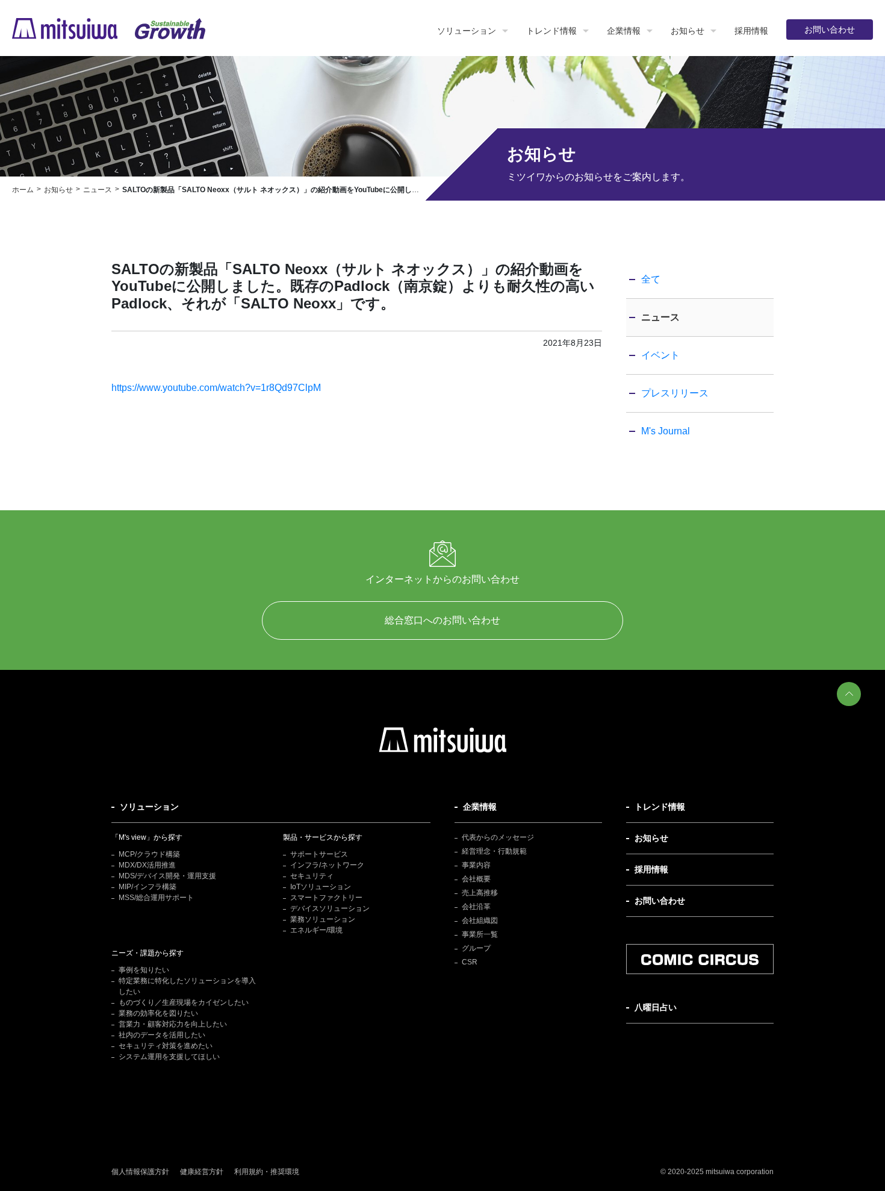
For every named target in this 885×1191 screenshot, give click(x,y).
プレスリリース (675, 393)
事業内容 (476, 865)
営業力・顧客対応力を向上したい (173, 1024)
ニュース (660, 317)
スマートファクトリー (326, 897)
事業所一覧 (480, 934)
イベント (660, 355)
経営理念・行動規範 (494, 851)
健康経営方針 (201, 1172)
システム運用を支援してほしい (169, 1056)
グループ (476, 948)
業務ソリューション (322, 919)
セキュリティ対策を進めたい (166, 1046)
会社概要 (476, 879)
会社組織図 (480, 920)
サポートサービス (319, 854)
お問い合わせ (829, 29)
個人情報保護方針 (140, 1172)
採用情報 (751, 31)
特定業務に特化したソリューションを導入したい (187, 986)
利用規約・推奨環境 (266, 1172)
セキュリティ (312, 876)
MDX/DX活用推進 (147, 865)
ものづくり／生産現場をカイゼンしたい (184, 1002)
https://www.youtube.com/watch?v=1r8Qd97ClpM (216, 388)
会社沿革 (476, 906)
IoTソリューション (320, 887)
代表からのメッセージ (498, 837)
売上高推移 (480, 893)
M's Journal (665, 431)
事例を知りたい (144, 970)
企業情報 (624, 31)
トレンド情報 (551, 31)
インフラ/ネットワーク (327, 865)
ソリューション (466, 31)
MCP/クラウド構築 (149, 854)
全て (650, 279)
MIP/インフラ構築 (147, 887)
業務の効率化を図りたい (158, 1013)
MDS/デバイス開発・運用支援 (167, 876)
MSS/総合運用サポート (156, 897)
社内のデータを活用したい (162, 1035)
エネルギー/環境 (316, 930)
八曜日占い (656, 1007)
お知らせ (687, 31)
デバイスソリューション (330, 908)
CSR (469, 962)
